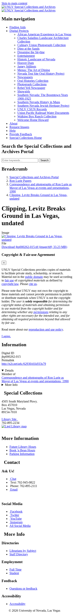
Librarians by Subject (22, 550)
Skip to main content (14, 3)
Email (14, 489)
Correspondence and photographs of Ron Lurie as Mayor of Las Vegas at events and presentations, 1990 (40, 188)
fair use (9, 280)
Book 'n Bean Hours (22, 450)
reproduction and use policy (46, 329)
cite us (33, 284)
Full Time (15, 569)
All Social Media (20, 525)
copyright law (10, 284)
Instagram (16, 522)
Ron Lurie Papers (20, 180)
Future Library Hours (22, 446)
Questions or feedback (23, 588)
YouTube (16, 518)
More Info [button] (11, 384)
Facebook (16, 511)
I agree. (6, 336)
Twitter (14, 515)
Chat (13, 479)
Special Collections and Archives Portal (34, 177)
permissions (41, 312)
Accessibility (17, 603)
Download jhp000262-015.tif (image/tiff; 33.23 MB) (34, 247)
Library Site (10, 419)
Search (44, 160)
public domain (34, 276)
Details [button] (9, 370)
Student (14, 573)
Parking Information (22, 454)
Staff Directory (18, 554)
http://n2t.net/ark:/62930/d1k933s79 (24, 363)
